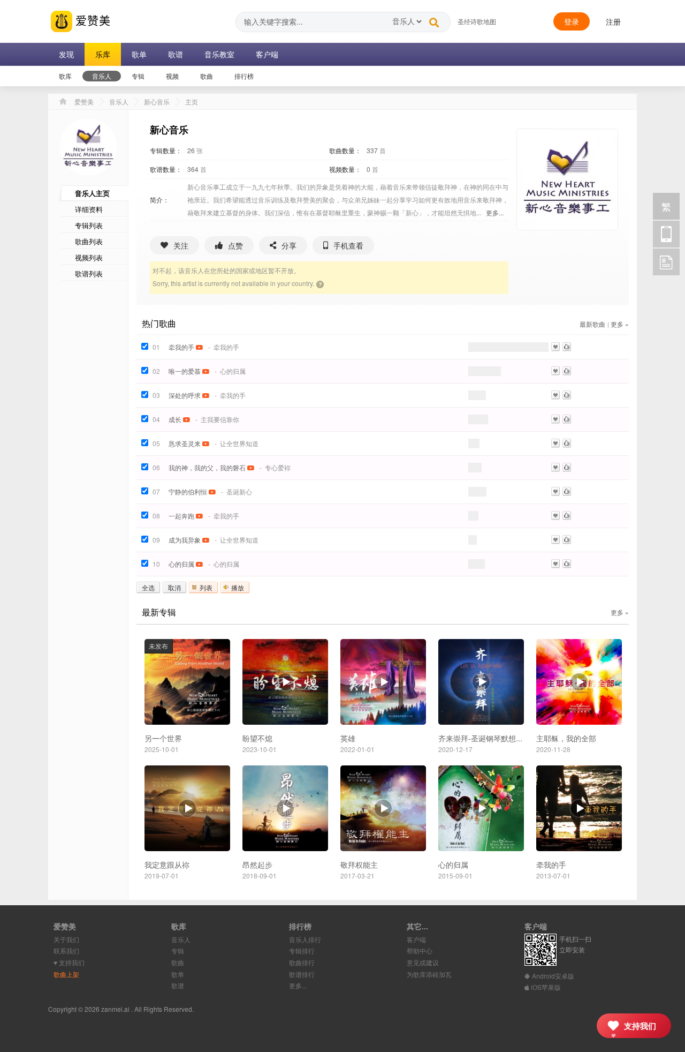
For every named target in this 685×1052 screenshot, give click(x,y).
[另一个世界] (187, 680)
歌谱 (177, 985)
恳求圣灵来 (185, 443)
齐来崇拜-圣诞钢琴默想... (480, 738)
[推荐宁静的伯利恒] (566, 491)
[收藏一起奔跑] (555, 515)
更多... (495, 212)
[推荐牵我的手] (566, 346)
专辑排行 (302, 950)
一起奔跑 (181, 515)
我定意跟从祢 (166, 864)
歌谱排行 (302, 974)
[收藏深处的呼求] (555, 395)
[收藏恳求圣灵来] (555, 443)
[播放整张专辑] (285, 682)
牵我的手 (181, 346)
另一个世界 (163, 738)
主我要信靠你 (220, 419)
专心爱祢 (278, 467)
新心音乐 (157, 101)
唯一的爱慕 (185, 370)
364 (193, 169)
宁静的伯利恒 (188, 491)
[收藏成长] (555, 419)
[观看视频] (199, 346)
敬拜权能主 (359, 864)
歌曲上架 (66, 974)
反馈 (666, 262)
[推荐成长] (566, 419)
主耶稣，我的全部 (566, 738)
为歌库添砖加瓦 (429, 974)
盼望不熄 (257, 738)
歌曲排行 (302, 962)
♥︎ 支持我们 (69, 962)
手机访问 (666, 234)
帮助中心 (419, 950)
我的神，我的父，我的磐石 (207, 467)
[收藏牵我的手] (555, 346)
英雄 (347, 738)
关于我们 (66, 939)
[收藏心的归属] (555, 563)
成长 (175, 419)
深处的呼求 (185, 395)
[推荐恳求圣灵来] (566, 443)
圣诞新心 (239, 491)
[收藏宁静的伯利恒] (555, 491)
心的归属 (233, 370)
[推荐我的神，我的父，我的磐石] (566, 467)
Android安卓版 (552, 975)
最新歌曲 (592, 323)
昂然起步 (257, 864)
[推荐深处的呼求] (566, 395)
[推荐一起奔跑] (566, 515)
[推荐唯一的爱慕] (566, 370)
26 (191, 150)
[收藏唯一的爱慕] (555, 370)
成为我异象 (185, 539)
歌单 (177, 974)
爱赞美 (91, 20)
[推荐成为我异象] (566, 539)
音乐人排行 (305, 939)
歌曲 (177, 962)
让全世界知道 (239, 443)
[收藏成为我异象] (555, 539)
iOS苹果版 (545, 986)
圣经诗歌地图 (477, 21)
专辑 (177, 950)
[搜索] (434, 19)
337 (372, 150)
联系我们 (66, 950)
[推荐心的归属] (566, 563)
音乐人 (118, 101)
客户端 (416, 939)
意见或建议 (423, 962)
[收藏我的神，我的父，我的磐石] (555, 467)
